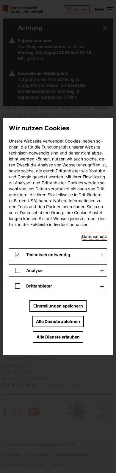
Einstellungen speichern (58, 305)
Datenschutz (94, 236)
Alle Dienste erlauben (58, 336)
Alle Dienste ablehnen (58, 321)
